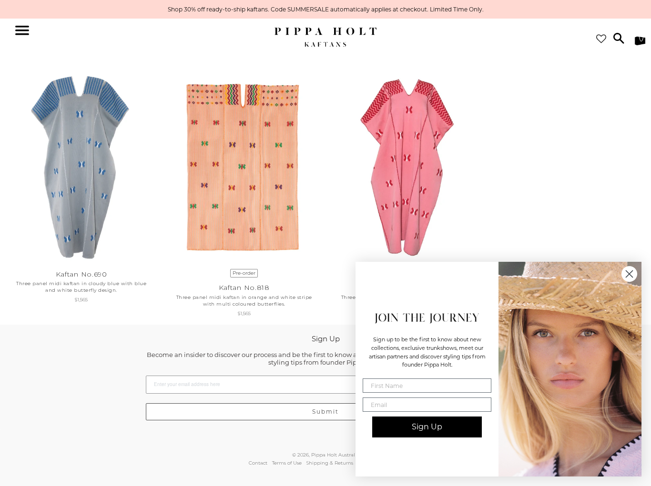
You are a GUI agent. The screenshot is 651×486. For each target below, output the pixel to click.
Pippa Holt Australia (335, 455)
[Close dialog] (629, 274)
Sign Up (427, 426)
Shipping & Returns (329, 463)
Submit (325, 411)
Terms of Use (287, 463)
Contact (258, 463)
